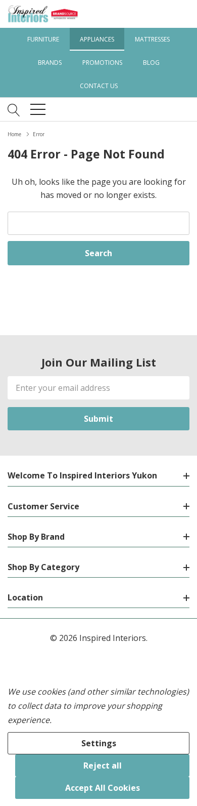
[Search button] (14, 109)
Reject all (102, 765)
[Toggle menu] (37, 109)
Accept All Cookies (102, 787)
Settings (98, 743)
